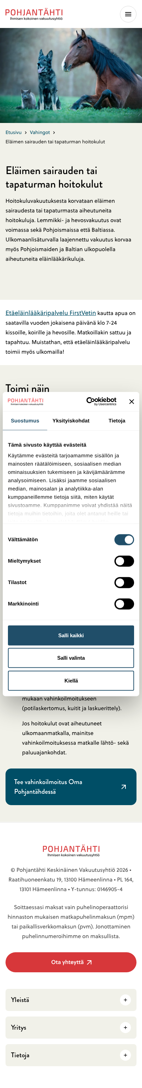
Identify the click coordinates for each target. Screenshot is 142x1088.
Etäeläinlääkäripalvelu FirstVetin (51, 312)
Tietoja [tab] (117, 420)
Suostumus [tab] (25, 420)
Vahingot (40, 132)
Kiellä (71, 680)
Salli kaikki (71, 635)
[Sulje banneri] (131, 401)
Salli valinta (71, 658)
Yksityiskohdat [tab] (70, 420)
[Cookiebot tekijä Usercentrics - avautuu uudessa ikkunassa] (87, 401)
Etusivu (14, 132)
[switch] (124, 558)
